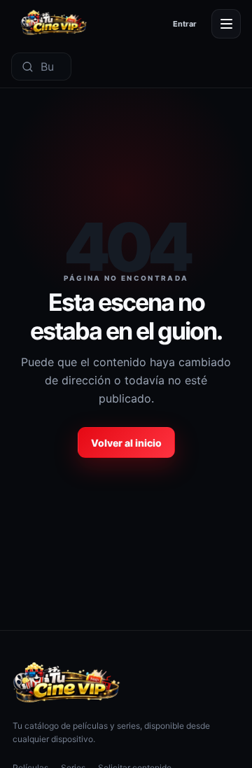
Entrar (185, 24)
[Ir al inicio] (54, 23)
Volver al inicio (126, 443)
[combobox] (52, 66)
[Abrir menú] (226, 24)
